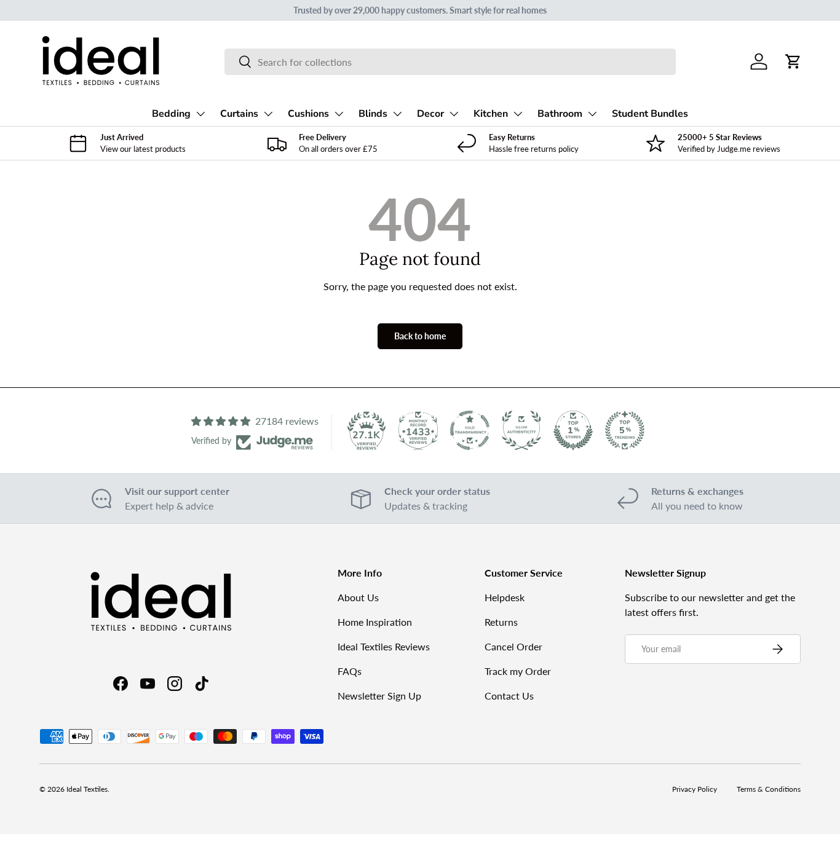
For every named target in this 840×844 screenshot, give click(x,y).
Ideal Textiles (87, 789)
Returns (501, 622)
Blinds (373, 113)
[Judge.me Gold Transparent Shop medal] (469, 430)
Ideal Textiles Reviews (384, 646)
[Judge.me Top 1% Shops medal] (573, 430)
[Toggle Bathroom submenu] (592, 113)
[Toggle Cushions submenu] (338, 113)
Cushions (308, 113)
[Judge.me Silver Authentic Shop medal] (521, 430)
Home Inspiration (375, 622)
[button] (793, 61)
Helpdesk (505, 597)
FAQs (350, 671)
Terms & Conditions (769, 789)
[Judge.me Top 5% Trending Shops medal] (624, 430)
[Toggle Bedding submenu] (200, 113)
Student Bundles (650, 113)
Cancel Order (513, 646)
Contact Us (509, 695)
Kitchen (490, 113)
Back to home (420, 336)
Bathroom (559, 113)
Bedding (171, 113)
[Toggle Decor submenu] (453, 113)
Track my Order (518, 671)
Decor (430, 113)
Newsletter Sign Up (379, 695)
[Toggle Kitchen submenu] (517, 113)
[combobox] (449, 62)
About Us (358, 597)
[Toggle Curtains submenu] (268, 113)
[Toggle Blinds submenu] (397, 113)
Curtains (239, 113)
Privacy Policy (694, 789)
